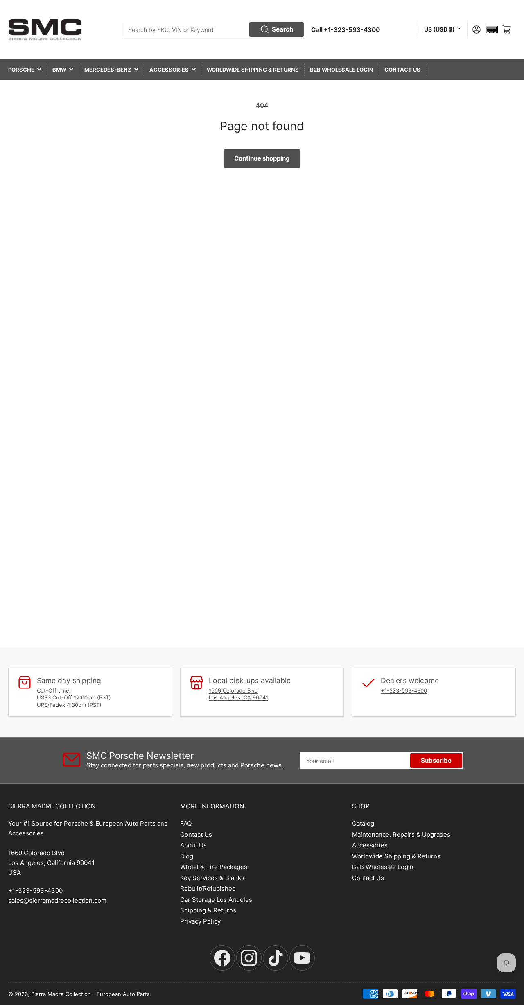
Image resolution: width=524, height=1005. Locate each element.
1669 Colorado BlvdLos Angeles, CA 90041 (238, 694)
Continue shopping (262, 158)
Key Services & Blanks (212, 878)
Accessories (169, 69)
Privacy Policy (200, 921)
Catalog (363, 823)
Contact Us (402, 69)
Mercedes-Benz (107, 69)
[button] (492, 29)
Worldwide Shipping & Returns (253, 69)
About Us (193, 845)
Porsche (21, 69)
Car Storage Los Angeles (216, 899)
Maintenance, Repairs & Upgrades (401, 834)
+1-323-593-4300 (404, 690)
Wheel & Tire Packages (213, 867)
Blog (186, 856)
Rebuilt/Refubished (208, 888)
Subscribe (436, 760)
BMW (59, 69)
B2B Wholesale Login (341, 69)
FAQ (186, 823)
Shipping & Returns (208, 910)
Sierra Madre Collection (61, 994)
